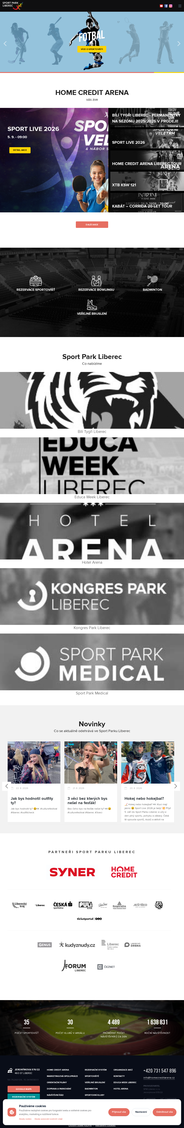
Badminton (91, 1088)
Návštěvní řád (55, 1095)
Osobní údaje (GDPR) (80, 1125)
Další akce (92, 224)
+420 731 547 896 (159, 1071)
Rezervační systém (96, 1070)
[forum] (89, 967)
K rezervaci (92, 57)
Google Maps (24, 1089)
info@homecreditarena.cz (159, 1077)
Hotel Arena (121, 1088)
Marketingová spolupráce (62, 1076)
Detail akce (20, 164)
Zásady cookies (25, 1119)
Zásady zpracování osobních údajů (48, 1119)
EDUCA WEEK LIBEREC (125, 1082)
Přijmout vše (119, 1112)
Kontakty (119, 1076)
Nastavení (141, 1112)
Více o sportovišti (92, 49)
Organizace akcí (123, 1070)
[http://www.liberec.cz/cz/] (40, 905)
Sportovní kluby (94, 1095)
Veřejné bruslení (95, 1082)
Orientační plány (57, 1082)
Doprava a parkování (59, 1088)
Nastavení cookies (105, 1125)
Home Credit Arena (58, 1070)
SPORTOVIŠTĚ (92, 1076)
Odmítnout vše (164, 1112)
